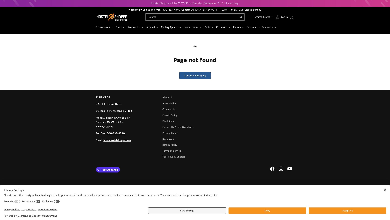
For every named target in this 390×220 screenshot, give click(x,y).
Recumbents (103, 27)
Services (251, 27)
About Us (167, 97)
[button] (104, 29)
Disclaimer (168, 121)
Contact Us (187, 9)
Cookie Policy (169, 115)
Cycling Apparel (170, 27)
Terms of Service (171, 150)
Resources (267, 27)
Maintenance (191, 27)
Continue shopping (195, 75)
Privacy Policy (170, 133)
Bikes (119, 27)
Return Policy (169, 144)
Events (237, 27)
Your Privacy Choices (173, 156)
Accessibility (169, 103)
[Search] (241, 17)
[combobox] (195, 17)
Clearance (221, 27)
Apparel (150, 27)
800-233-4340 (171, 9)
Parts (207, 27)
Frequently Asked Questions (177, 127)
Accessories (134, 27)
